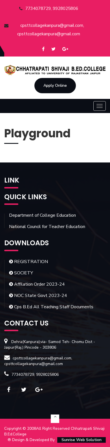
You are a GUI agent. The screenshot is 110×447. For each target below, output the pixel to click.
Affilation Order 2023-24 (39, 284)
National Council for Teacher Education (47, 227)
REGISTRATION (30, 262)
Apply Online (55, 85)
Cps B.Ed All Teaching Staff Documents (53, 307)
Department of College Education (42, 215)
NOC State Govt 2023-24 (40, 295)
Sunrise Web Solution (81, 439)
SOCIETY (23, 273)
